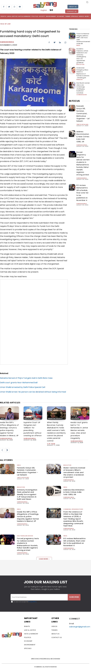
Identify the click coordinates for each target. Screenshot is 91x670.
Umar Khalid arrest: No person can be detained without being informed (33, 391)
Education (80, 64)
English (44, 10)
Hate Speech (75, 418)
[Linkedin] (60, 42)
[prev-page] (2, 450)
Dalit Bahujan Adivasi (72, 155)
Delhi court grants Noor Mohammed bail (18, 382)
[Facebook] (4, 7)
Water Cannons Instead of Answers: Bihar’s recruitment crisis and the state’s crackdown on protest (74, 472)
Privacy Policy (32, 602)
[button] (87, 2)
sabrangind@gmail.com (79, 626)
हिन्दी (51, 10)
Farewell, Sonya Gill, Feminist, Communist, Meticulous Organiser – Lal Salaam (83, 113)
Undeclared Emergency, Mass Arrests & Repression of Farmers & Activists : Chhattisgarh (82, 73)
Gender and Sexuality (55, 418)
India (78, 45)
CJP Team (51, 444)
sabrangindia (81, 178)
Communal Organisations (73, 509)
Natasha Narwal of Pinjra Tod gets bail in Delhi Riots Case (26, 378)
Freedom (79, 79)
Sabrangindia (7, 42)
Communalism (81, 94)
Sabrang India (81, 145)
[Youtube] (20, 7)
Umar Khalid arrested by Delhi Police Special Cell (22, 387)
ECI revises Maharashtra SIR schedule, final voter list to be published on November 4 (82, 192)
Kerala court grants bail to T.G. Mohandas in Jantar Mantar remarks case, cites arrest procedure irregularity (79, 430)
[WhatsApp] (14, 7)
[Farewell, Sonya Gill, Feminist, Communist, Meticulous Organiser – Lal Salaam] (72, 108)
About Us (73, 7)
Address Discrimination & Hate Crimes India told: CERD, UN (82, 136)
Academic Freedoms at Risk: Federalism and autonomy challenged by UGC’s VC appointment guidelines (82, 56)
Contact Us (72, 11)
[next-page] (7, 450)
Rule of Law (5, 24)
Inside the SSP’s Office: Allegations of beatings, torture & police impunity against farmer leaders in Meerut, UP (28, 516)
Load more (43, 559)
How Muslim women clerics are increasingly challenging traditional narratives (83, 88)
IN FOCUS (74, 101)
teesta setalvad (82, 124)
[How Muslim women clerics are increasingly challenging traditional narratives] (72, 85)
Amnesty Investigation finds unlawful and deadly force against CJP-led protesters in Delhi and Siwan (27, 494)
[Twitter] (9, 7)
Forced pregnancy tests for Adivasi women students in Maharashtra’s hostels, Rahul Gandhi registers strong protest (83, 163)
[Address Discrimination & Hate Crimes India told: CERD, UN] (72, 133)
